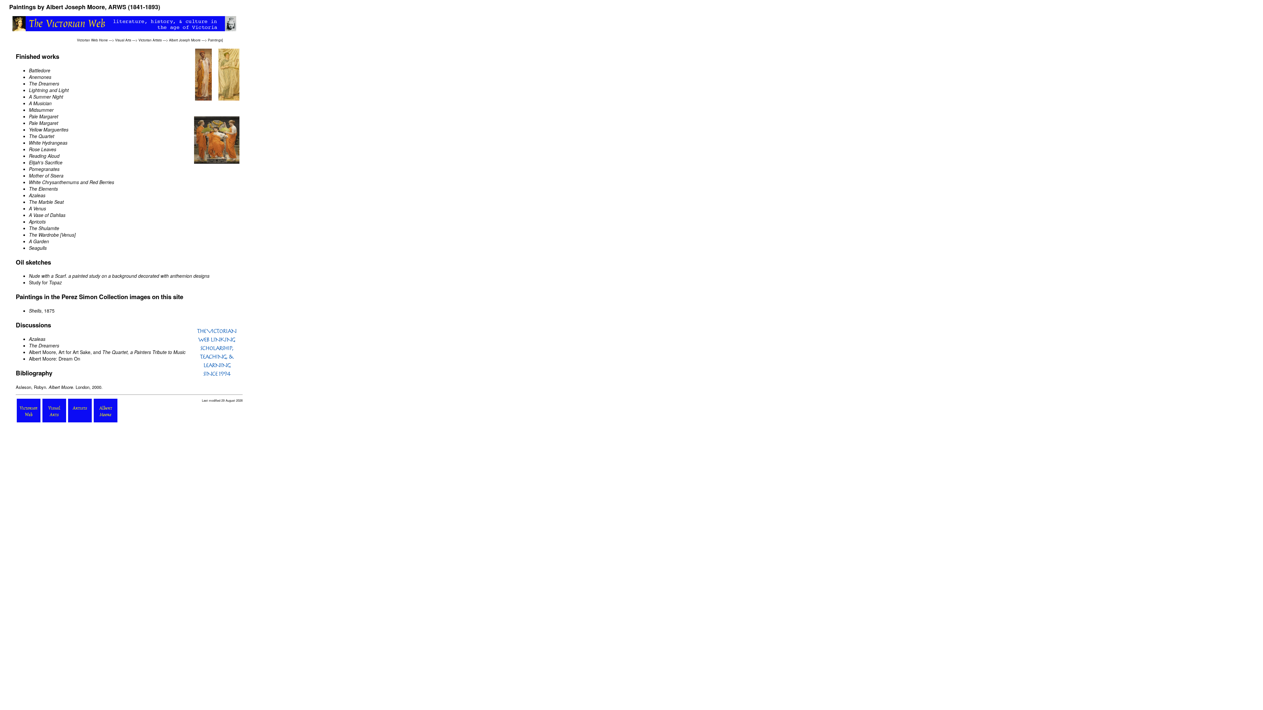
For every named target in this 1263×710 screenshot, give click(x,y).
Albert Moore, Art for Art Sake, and (107, 352)
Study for (45, 282)
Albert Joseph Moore (185, 40)
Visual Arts (123, 40)
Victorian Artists (150, 40)
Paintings (215, 40)
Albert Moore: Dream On (54, 358)
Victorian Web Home (92, 40)
